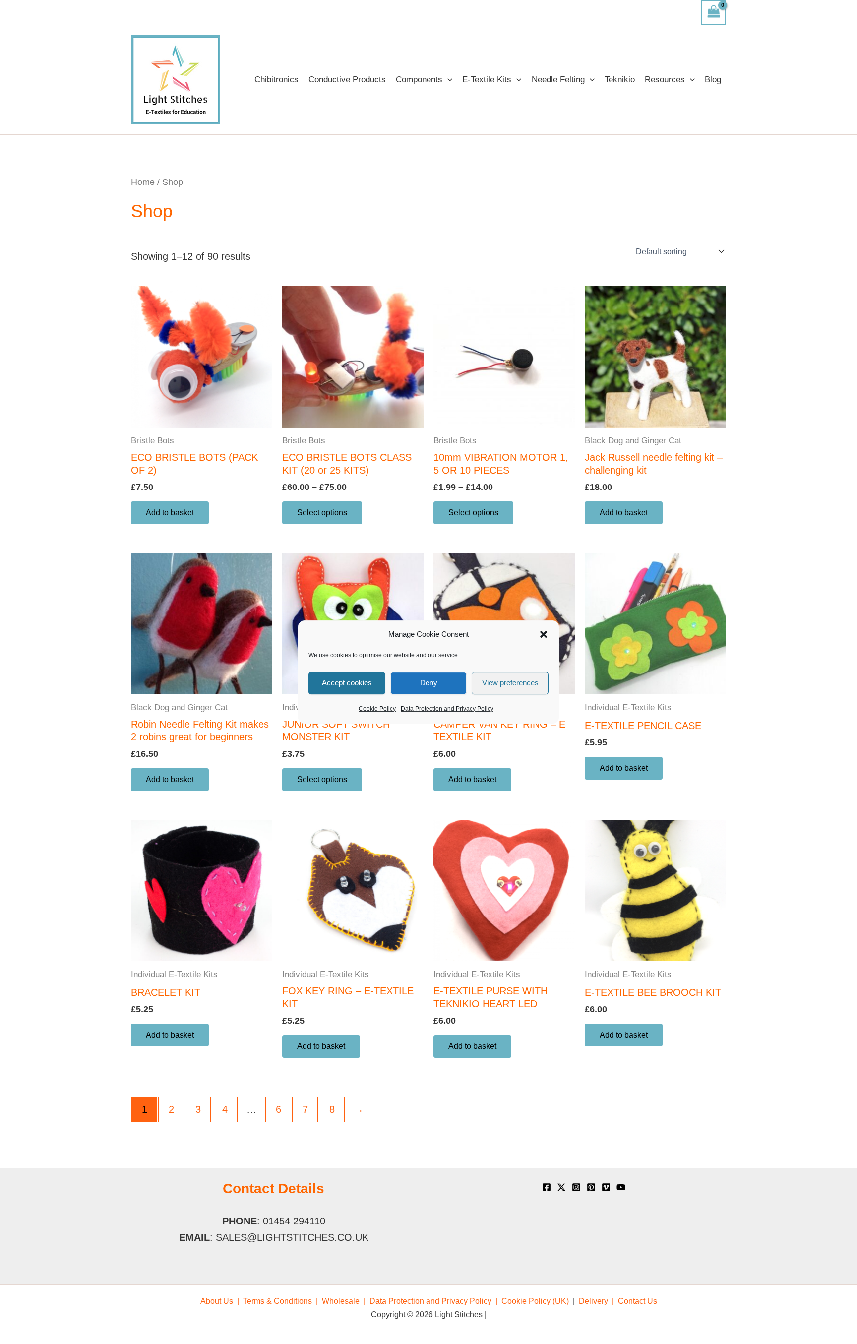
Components (419, 79)
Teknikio (620, 79)
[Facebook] (546, 1187)
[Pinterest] (591, 1187)
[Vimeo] (606, 1187)
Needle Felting (558, 79)
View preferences (510, 682)
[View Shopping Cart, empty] (713, 12)
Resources (665, 79)
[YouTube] (620, 1187)
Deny (428, 682)
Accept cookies (347, 682)
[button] (544, 635)
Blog (713, 79)
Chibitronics (276, 79)
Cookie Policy (377, 708)
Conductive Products (347, 79)
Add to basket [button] (170, 512)
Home (143, 182)
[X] (561, 1187)
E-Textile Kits (486, 79)
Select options (322, 512)
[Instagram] (576, 1187)
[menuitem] (219, 1301)
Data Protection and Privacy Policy (447, 708)
